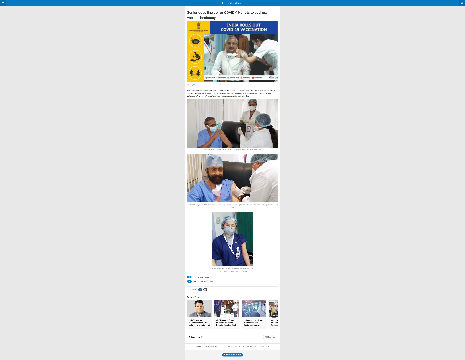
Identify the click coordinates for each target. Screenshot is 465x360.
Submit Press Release (247, 347)
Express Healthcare (232, 3)
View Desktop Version (233, 355)
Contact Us (232, 347)
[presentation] (274, 315)
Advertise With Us (210, 347)
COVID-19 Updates (200, 281)
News (212, 281)
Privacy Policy (263, 347)
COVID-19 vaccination (201, 277)
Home (198, 347)
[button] (3, 3)
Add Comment (270, 337)
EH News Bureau (199, 85)
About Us (222, 347)
